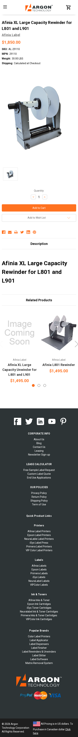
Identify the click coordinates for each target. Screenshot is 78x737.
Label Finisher (39, 647)
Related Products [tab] (39, 300)
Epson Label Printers (39, 535)
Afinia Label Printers (39, 531)
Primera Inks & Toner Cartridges (39, 615)
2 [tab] (39, 385)
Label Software (39, 659)
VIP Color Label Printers (39, 550)
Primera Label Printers (39, 546)
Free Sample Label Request (39, 470)
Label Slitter (39, 655)
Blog (39, 443)
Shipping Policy (39, 500)
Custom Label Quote (39, 473)
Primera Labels (39, 573)
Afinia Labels (39, 565)
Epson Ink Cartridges (39, 604)
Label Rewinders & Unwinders (39, 651)
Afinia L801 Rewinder (58, 365)
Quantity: (39, 190)
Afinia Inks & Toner (39, 600)
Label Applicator (39, 640)
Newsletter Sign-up (39, 454)
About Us (39, 439)
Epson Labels (39, 569)
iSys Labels (39, 577)
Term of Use (39, 504)
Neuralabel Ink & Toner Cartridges (39, 611)
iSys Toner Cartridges (39, 607)
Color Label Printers (39, 636)
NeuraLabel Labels (39, 580)
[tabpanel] (19, 346)
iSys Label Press (39, 542)
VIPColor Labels (39, 584)
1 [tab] (33, 385)
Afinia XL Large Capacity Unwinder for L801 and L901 (19, 369)
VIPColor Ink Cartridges (39, 619)
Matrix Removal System (39, 663)
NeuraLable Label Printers (39, 538)
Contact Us (39, 447)
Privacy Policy (39, 493)
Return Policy (39, 496)
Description (39, 244)
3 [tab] (44, 385)
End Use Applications (39, 477)
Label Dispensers (39, 644)
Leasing (39, 450)
